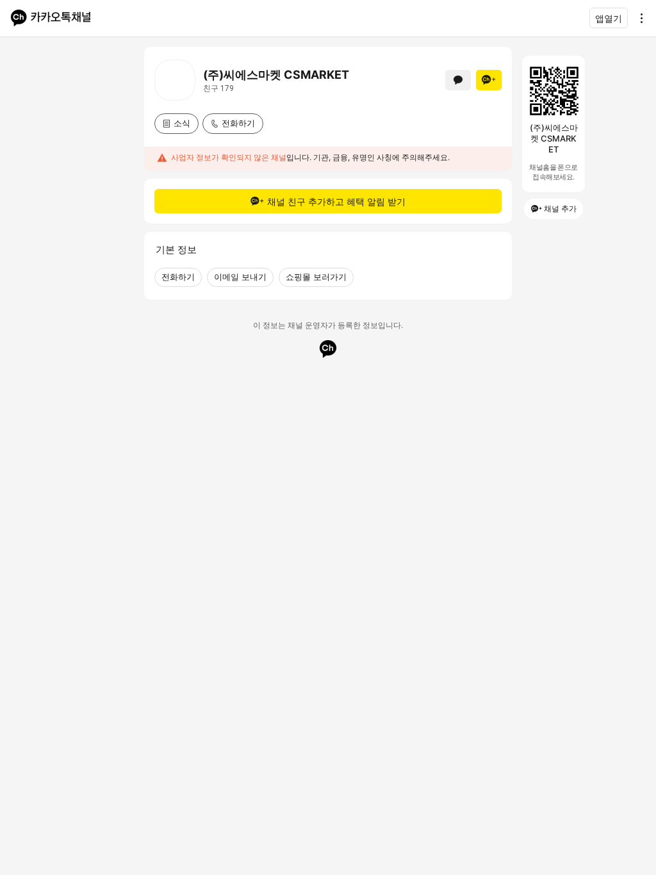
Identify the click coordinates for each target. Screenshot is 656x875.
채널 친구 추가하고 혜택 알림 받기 (336, 201)
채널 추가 (560, 208)
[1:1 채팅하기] (458, 80)
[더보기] (638, 18)
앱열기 (608, 18)
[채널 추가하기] (489, 80)
